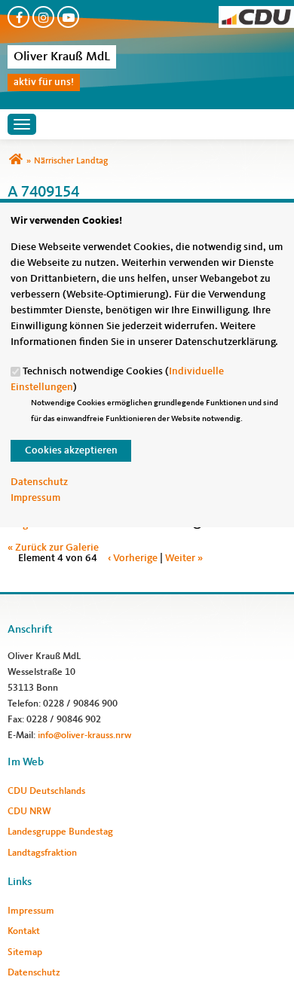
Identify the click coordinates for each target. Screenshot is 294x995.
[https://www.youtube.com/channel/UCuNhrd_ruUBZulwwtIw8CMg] (68, 17)
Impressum (35, 498)
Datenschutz (39, 482)
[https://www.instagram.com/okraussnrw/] (43, 17)
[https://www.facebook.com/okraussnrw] (18, 17)
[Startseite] (256, 13)
